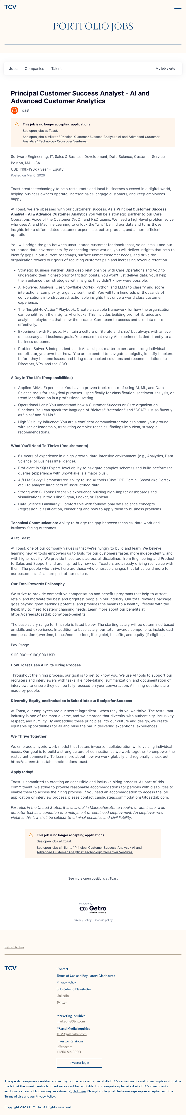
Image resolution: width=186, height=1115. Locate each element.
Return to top (14, 947)
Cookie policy (104, 920)
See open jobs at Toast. (40, 130)
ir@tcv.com (64, 1047)
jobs (13, 68)
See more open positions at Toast (93, 878)
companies (34, 68)
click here (79, 1091)
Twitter (62, 1003)
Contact (62, 969)
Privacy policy (82, 920)
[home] (48, 7)
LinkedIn (63, 996)
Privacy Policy (66, 983)
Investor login (79, 1063)
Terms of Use (14, 1097)
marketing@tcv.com (71, 1022)
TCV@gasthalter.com (72, 1034)
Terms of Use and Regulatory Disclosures (86, 976)
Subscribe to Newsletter (74, 989)
